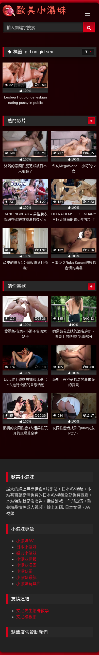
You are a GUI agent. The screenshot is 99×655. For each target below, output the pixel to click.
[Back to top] (83, 640)
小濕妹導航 (26, 577)
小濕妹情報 (26, 559)
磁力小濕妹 (26, 553)
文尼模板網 (26, 617)
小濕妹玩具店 (28, 584)
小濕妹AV (25, 541)
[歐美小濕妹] (41, 11)
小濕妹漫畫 (26, 565)
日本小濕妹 (26, 547)
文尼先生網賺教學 (32, 611)
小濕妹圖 (24, 571)
